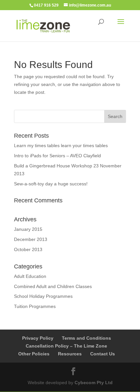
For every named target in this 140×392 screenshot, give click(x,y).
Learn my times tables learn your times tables (61, 145)
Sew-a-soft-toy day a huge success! (51, 183)
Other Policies (33, 353)
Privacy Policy (37, 338)
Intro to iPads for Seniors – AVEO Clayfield (57, 155)
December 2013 (30, 239)
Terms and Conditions (86, 338)
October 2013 (28, 249)
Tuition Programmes (35, 306)
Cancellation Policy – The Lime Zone (66, 346)
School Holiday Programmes (43, 296)
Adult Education (30, 276)
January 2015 (28, 229)
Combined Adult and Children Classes (53, 286)
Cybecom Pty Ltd (94, 382)
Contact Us (102, 353)
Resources (70, 353)
